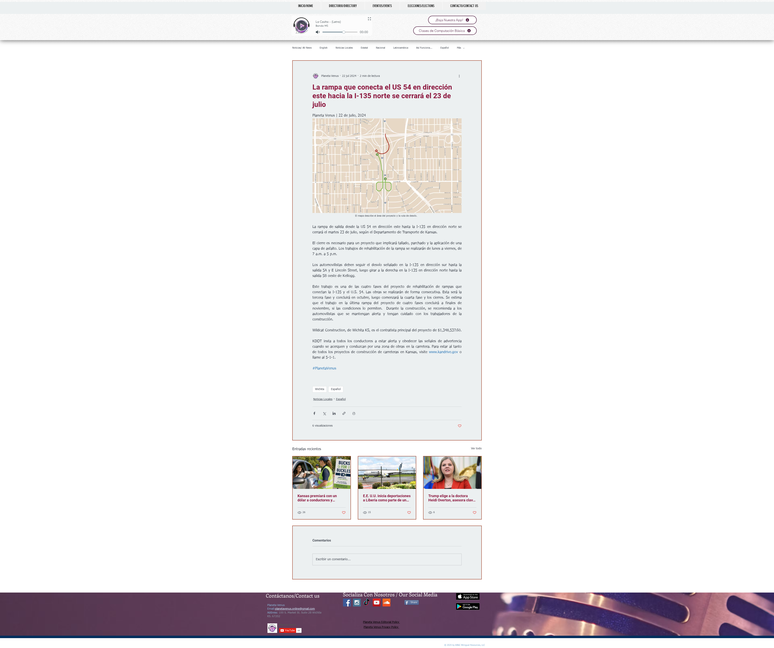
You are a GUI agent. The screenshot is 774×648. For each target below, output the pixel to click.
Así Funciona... (424, 48)
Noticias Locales (344, 48)
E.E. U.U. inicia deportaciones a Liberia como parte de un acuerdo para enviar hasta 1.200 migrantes (387, 498)
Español (444, 48)
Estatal (364, 48)
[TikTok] (367, 602)
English (324, 48)
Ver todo (476, 448)
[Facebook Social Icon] (347, 602)
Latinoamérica (400, 48)
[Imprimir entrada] (354, 413)
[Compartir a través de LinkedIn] (334, 413)
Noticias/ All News (302, 48)
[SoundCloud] (386, 602)
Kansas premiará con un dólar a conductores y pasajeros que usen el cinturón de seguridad (317, 498)
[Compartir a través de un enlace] (344, 413)
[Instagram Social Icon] (357, 602)
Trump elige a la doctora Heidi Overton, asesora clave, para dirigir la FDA (452, 498)
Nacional (380, 48)
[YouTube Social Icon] (377, 602)
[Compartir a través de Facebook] (314, 413)
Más (459, 48)
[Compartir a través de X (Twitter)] (324, 413)
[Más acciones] (459, 76)
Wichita (319, 389)
